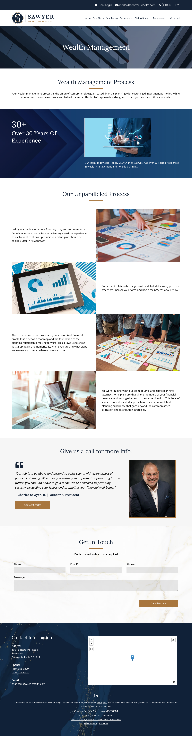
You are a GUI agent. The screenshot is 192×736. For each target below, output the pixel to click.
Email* (74, 564)
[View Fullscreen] (91, 649)
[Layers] (173, 640)
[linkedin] (96, 696)
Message (19, 577)
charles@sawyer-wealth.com (136, 5)
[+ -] (132, 660)
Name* (18, 564)
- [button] (91, 643)
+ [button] (91, 640)
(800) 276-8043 (20, 672)
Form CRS (103, 723)
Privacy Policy (90, 723)
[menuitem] (86, 18)
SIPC (105, 702)
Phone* (131, 564)
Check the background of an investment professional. (96, 719)
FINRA (99, 702)
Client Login (104, 5)
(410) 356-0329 (171, 5)
